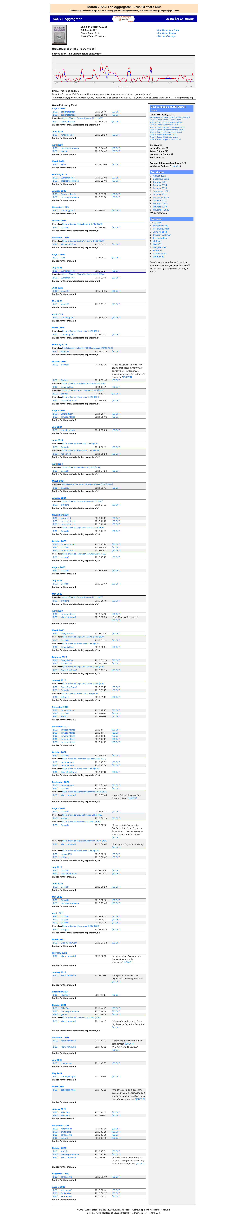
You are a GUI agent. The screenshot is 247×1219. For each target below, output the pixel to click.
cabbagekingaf (68, 1076)
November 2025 (60, 207)
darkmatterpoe (68, 111)
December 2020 (60, 1125)
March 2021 (58, 1086)
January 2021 (59, 1109)
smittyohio (66, 1131)
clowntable (66, 1063)
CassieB (65, 227)
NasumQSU (66, 663)
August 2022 (58, 808)
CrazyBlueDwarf (69, 400)
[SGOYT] (116, 111)
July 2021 (57, 1060)
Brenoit (64, 1138)
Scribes (64, 380)
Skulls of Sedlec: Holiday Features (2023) (80, 390)
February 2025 (59, 344)
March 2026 (58, 161)
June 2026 (57, 131)
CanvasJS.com (190, 87)
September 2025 (60, 237)
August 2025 (58, 254)
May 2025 (57, 301)
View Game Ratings (166, 33)
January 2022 (59, 972)
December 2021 (60, 991)
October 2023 (59, 541)
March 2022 (58, 939)
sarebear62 (66, 1135)
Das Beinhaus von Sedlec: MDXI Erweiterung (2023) (84, 348)
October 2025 (59, 220)
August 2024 (58, 410)
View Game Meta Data (168, 30)
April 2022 (57, 913)
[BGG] (55, 111)
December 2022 (60, 707)
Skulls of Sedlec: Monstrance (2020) (78, 331)
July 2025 (57, 267)
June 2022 (57, 883)
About (179, 19)
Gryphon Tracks (68, 194)
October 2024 (59, 361)
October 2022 (59, 752)
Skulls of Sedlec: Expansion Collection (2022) (81, 792)
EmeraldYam (67, 413)
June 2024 (57, 440)
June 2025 (57, 287)
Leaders (169, 19)
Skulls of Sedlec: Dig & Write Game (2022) (80, 241)
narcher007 (66, 1128)
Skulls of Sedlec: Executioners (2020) (78, 467)
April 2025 (57, 314)
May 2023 (57, 593)
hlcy (63, 257)
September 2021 (60, 1037)
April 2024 (57, 464)
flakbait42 (66, 454)
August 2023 (58, 567)
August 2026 (58, 108)
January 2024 (59, 498)
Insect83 (65, 291)
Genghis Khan (67, 387)
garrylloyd (66, 518)
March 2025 (58, 327)
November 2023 (60, 515)
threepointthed (68, 417)
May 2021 (57, 1073)
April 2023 (57, 611)
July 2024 (57, 427)
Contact (189, 19)
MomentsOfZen (68, 244)
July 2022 (57, 867)
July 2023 (57, 580)
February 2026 (59, 174)
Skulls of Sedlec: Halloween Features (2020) (81, 383)
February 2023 (59, 657)
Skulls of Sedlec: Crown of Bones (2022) (79, 118)
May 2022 (57, 897)
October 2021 (59, 1005)
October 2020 (59, 1148)
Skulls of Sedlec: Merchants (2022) (77, 443)
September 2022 (60, 782)
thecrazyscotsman (70, 148)
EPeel (63, 164)
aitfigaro (65, 504)
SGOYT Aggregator (67, 19)
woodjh (64, 1151)
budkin (64, 151)
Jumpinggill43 (68, 177)
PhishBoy (65, 995)
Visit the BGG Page (166, 36)
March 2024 (58, 481)
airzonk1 (65, 557)
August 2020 (58, 1187)
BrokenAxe (66, 1193)
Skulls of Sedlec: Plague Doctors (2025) (79, 224)
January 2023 (59, 680)
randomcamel (67, 134)
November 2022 (60, 726)
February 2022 (59, 952)
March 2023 (58, 630)
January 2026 (59, 191)
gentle (64, 1014)
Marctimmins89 (68, 617)
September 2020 (60, 1173)
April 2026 (57, 145)
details (176, 166)
